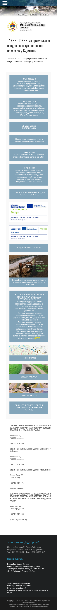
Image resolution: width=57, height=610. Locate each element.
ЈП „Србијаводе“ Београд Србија (21, 571)
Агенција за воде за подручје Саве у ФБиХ (25, 569)
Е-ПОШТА (44, 14)
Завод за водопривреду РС (19, 583)
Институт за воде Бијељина (19, 586)
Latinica (33, 14)
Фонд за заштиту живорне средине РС (24, 566)
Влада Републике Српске (18, 564)
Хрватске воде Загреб (16, 588)
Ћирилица (22, 14)
